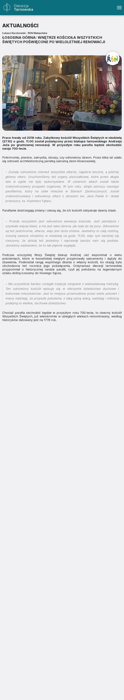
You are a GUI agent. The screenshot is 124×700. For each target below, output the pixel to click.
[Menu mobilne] (119, 7)
